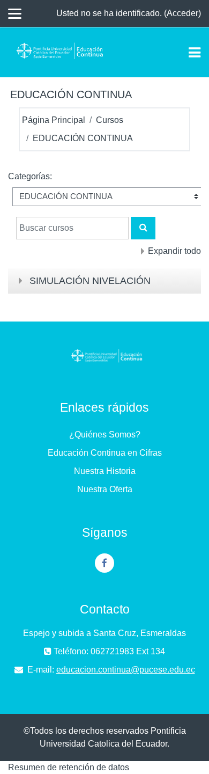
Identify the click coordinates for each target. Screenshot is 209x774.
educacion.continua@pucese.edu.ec (125, 669)
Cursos (109, 120)
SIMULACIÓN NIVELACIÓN (90, 280)
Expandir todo (174, 250)
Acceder (182, 13)
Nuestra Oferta (104, 489)
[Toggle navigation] (194, 52)
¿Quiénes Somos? (104, 434)
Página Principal (53, 120)
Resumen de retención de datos (68, 767)
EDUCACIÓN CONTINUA (83, 138)
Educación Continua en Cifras (105, 452)
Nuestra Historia (105, 471)
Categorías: (30, 176)
